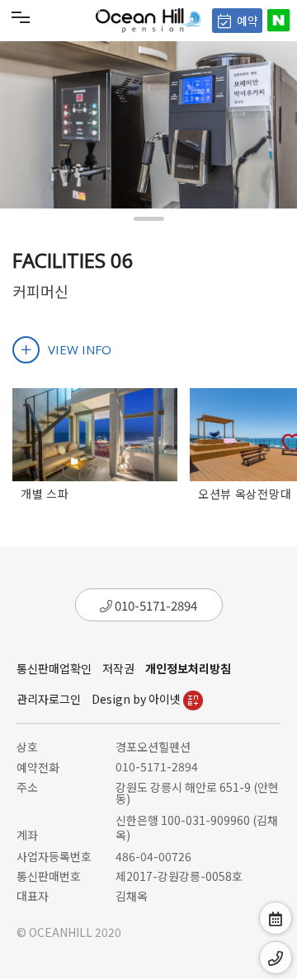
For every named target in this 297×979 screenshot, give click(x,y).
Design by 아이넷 (137, 699)
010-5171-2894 (154, 605)
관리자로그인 (48, 699)
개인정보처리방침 (188, 668)
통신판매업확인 (54, 668)
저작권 (118, 668)
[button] (149, 219)
